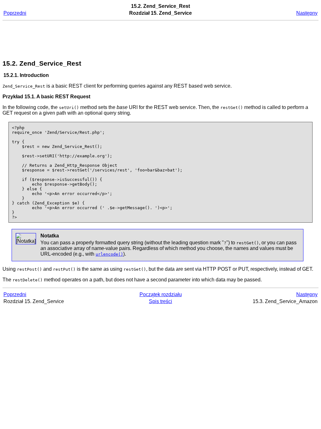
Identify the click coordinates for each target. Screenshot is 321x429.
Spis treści (160, 301)
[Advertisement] (160, 40)
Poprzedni (14, 13)
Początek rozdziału (160, 294)
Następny (307, 13)
